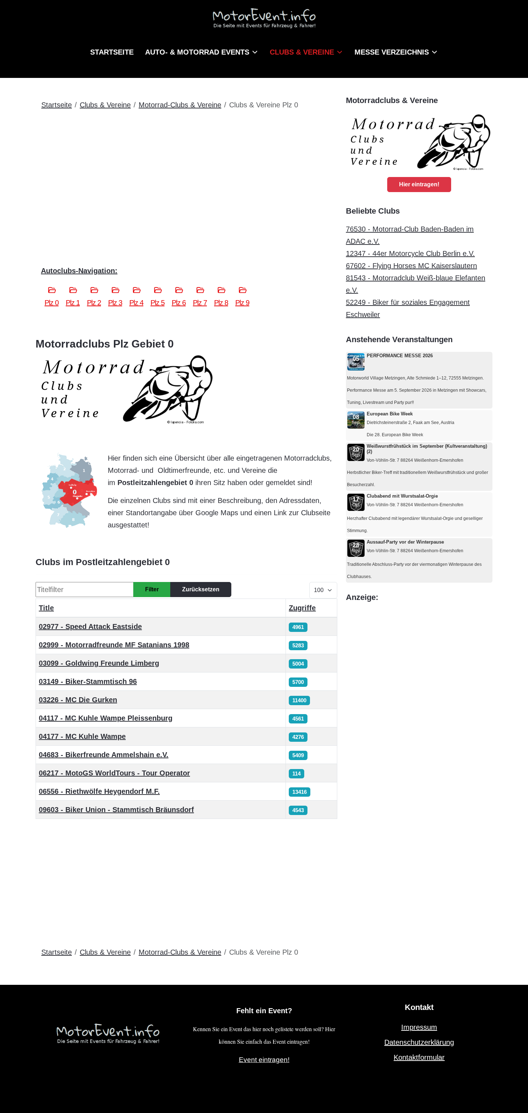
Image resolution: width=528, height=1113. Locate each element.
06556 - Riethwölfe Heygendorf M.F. (99, 791)
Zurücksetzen (200, 589)
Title (46, 608)
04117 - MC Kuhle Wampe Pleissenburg (105, 718)
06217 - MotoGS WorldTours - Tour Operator (114, 773)
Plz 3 (115, 303)
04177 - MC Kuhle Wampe (82, 736)
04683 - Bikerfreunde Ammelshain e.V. (103, 755)
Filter (152, 589)
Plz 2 (94, 303)
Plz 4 (136, 303)
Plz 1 (73, 303)
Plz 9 (242, 303)
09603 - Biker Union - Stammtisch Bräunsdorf (116, 810)
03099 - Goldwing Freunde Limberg (99, 663)
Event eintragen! (264, 1059)
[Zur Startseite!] (108, 1033)
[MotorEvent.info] (264, 21)
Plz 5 (157, 303)
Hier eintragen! (419, 184)
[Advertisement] (186, 170)
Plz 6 (179, 303)
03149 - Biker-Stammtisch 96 (88, 681)
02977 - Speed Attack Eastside (90, 626)
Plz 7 (200, 303)
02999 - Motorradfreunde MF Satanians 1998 (114, 645)
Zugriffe (302, 608)
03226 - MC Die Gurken (78, 700)
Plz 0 (52, 303)
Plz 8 (221, 303)
